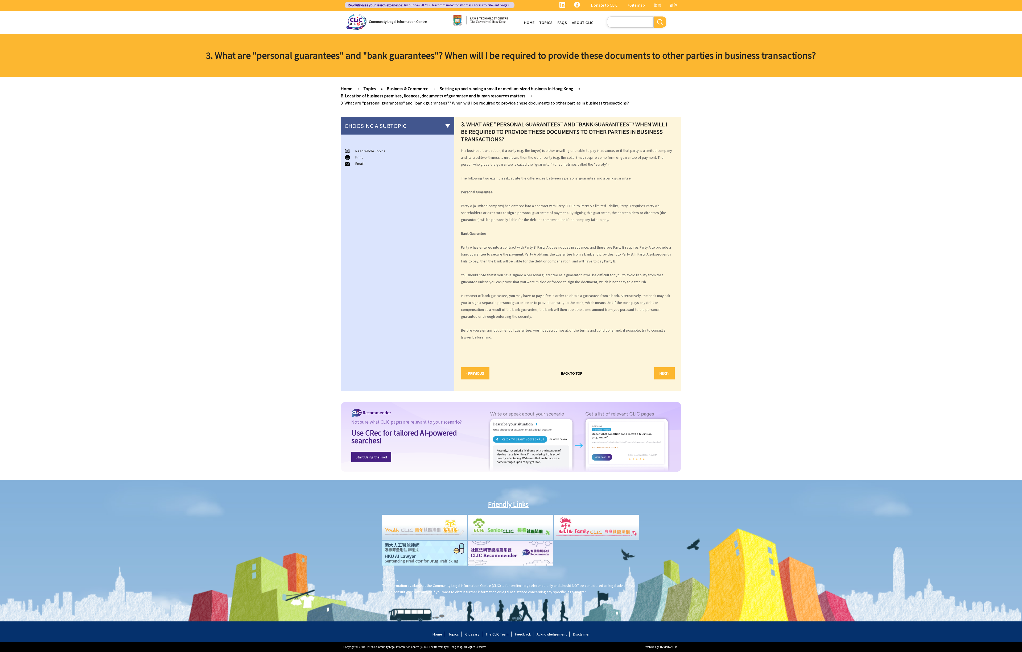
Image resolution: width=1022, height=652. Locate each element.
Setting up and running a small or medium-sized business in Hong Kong (506, 88)
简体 (673, 5)
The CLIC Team (497, 634)
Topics (546, 22)
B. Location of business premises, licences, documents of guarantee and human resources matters (433, 95)
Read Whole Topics (370, 150)
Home (529, 22)
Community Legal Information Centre (398, 21)
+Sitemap (636, 5)
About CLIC (583, 22)
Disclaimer (581, 634)
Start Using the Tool (371, 456)
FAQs (562, 22)
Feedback (523, 634)
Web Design (652, 647)
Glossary (472, 634)
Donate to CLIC (604, 5)
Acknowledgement (552, 634)
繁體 (657, 5)
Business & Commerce (407, 88)
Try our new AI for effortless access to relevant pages (428, 5)
